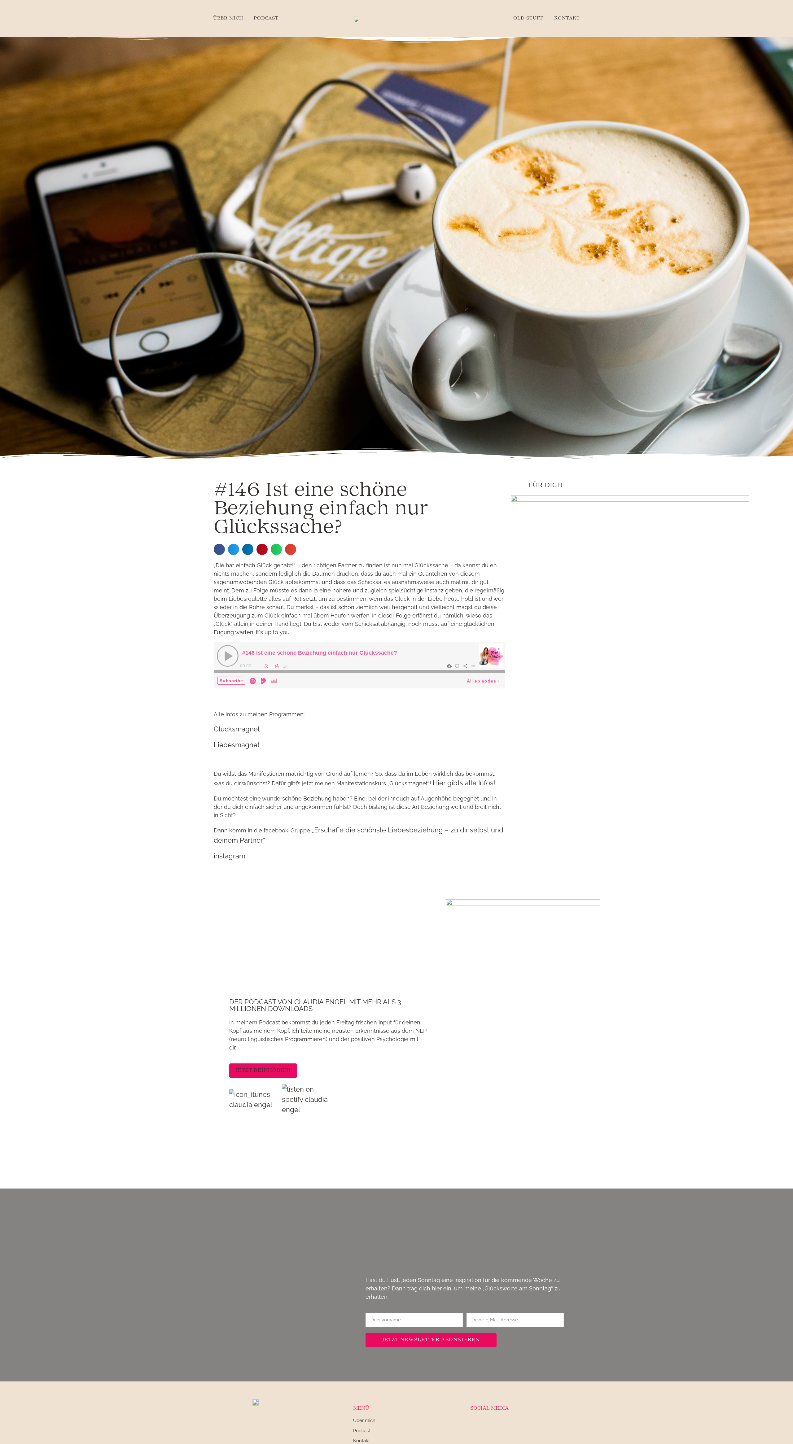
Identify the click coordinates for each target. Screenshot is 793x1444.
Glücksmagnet (237, 729)
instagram (229, 856)
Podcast (266, 18)
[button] (219, 549)
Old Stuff (528, 18)
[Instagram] (474, 1424)
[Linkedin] (489, 1424)
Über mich (228, 18)
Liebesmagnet (237, 745)
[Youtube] (504, 1424)
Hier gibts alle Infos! (464, 783)
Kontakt (567, 18)
